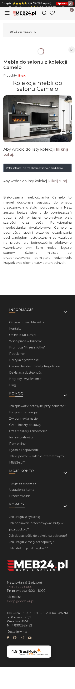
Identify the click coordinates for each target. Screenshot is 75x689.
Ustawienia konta (21, 490)
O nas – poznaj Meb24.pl (26, 322)
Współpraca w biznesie (25, 341)
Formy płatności (21, 437)
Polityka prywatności (24, 360)
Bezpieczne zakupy (23, 412)
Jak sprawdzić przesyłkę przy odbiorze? (37, 406)
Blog (12, 385)
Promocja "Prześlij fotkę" (27, 347)
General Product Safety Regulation (34, 366)
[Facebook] (8, 638)
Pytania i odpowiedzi (24, 450)
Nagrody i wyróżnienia (25, 379)
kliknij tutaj (57, 181)
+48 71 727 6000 (19, 587)
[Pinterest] (14, 638)
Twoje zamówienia (22, 483)
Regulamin (17, 354)
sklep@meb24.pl (20, 601)
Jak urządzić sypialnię (24, 517)
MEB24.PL (21, 31)
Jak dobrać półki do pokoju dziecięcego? (38, 536)
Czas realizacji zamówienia (28, 431)
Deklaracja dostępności (25, 372)
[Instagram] (22, 638)
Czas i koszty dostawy (25, 425)
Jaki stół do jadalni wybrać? (28, 548)
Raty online (17, 444)
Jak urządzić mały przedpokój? (31, 542)
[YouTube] (29, 638)
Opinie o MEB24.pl (22, 335)
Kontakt (15, 328)
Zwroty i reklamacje (23, 418)
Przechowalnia (19, 496)
